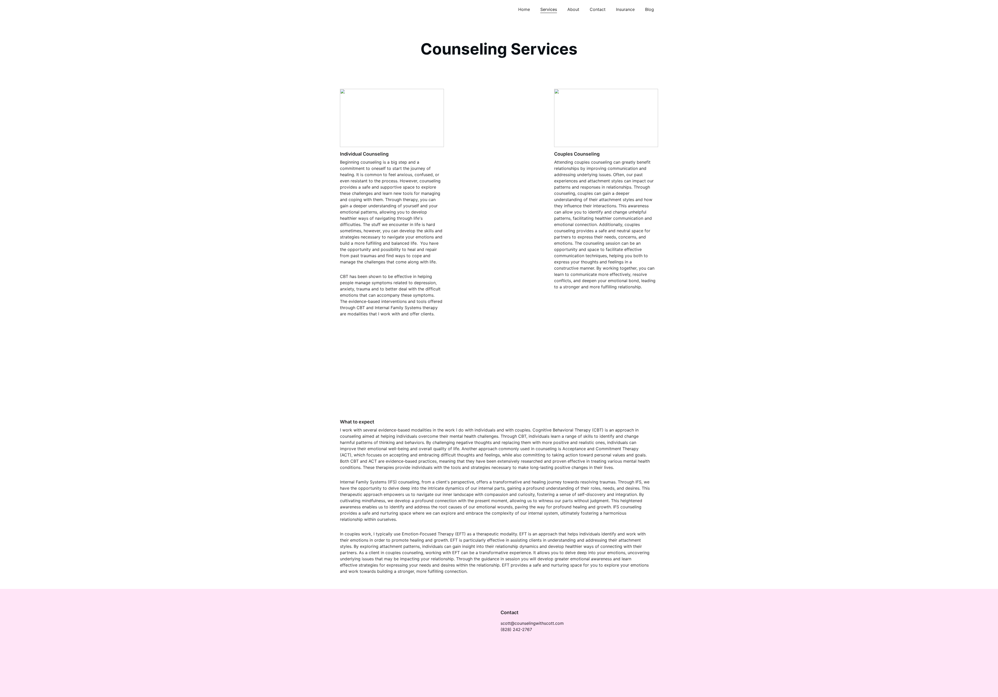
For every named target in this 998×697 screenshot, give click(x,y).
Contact (598, 9)
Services (548, 9)
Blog (649, 9)
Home (524, 9)
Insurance (625, 9)
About (573, 9)
